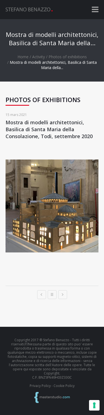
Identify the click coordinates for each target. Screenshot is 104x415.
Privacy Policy (40, 385)
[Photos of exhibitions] (52, 294)
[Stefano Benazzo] (29, 9)
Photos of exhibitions (68, 56)
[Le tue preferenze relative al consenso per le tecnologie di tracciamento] (94, 405)
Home (23, 56)
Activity (38, 56)
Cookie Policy (64, 385)
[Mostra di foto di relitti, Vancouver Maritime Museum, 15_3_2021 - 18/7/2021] (41, 294)
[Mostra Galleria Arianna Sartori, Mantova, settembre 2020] (62, 294)
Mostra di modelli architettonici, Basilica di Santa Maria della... (53, 65)
